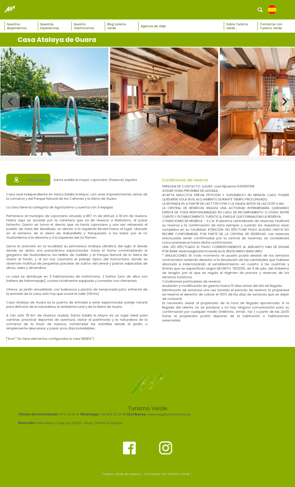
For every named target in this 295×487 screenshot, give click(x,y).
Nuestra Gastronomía (84, 26)
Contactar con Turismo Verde (271, 26)
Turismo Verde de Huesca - (122, 474)
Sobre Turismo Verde (237, 26)
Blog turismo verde (116, 26)
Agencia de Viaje (153, 26)
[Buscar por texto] (260, 9)
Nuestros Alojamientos (17, 26)
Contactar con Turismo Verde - (168, 474)
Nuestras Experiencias (49, 26)
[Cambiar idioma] (272, 9)
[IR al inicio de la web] (9, 9)
